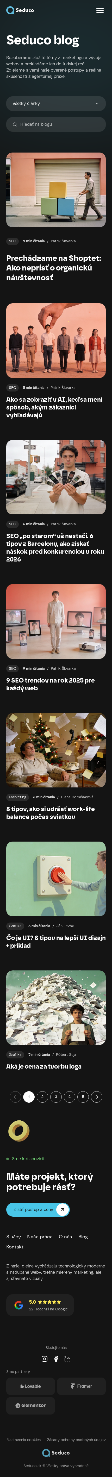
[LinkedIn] (67, 1359)
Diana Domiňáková (77, 797)
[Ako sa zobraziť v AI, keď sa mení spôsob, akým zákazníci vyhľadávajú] (56, 361)
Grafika (15, 926)
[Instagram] (44, 1359)
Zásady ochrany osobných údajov (76, 1440)
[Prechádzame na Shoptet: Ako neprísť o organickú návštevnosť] (56, 217)
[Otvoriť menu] (100, 10)
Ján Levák (65, 926)
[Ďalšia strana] (97, 1097)
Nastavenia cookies (24, 1440)
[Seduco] (20, 10)
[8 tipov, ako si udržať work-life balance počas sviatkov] (56, 767)
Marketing (17, 797)
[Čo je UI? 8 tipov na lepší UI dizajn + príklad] (56, 896)
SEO (12, 241)
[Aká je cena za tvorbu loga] (56, 1020)
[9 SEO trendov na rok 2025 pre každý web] (56, 638)
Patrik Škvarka (63, 241)
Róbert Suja (66, 1054)
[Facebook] (56, 1359)
